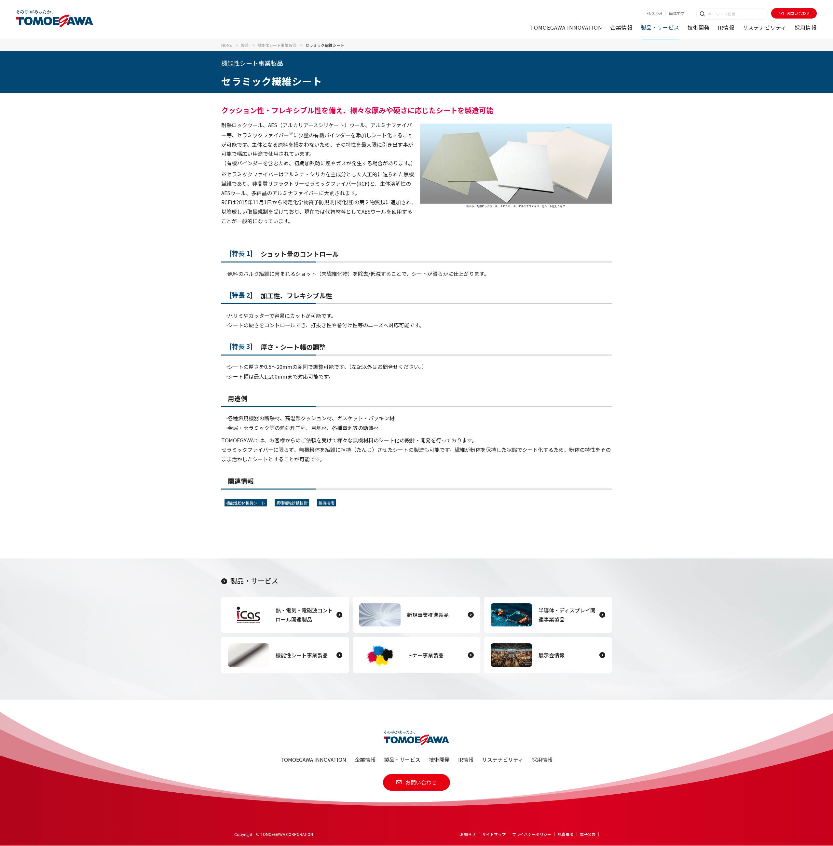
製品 (245, 45)
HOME (226, 45)
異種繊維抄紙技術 (291, 503)
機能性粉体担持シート (245, 503)
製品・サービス (254, 580)
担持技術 (326, 503)
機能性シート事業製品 (276, 45)
